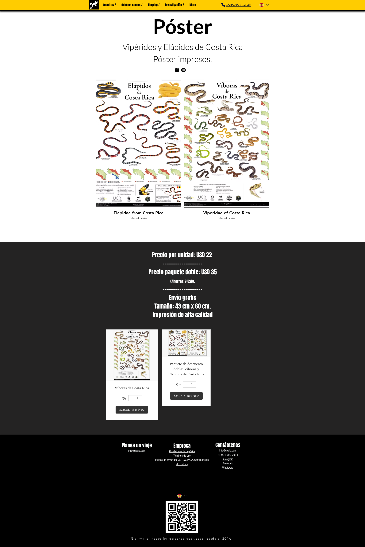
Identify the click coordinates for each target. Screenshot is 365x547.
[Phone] (223, 5)
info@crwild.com (136, 450)
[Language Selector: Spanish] (264, 5)
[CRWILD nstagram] (183, 70)
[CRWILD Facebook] (177, 70)
